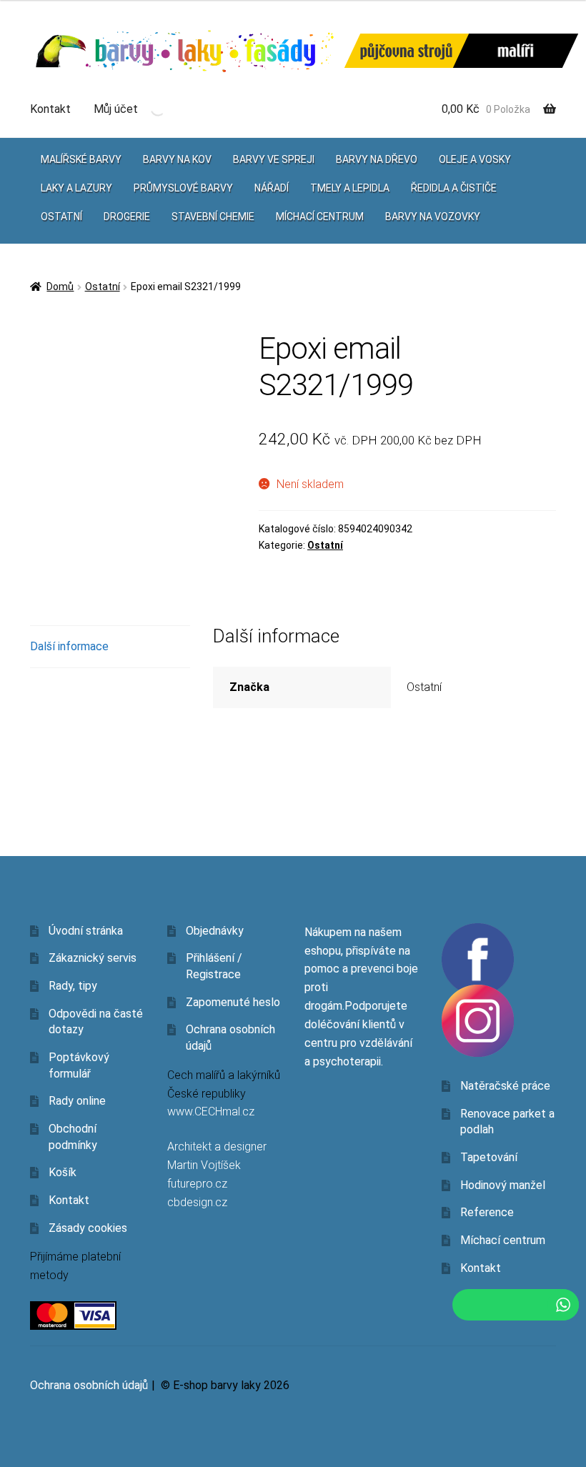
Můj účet (116, 109)
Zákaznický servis (92, 958)
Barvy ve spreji (273, 159)
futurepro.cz (197, 1183)
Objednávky (215, 931)
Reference (487, 1212)
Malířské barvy (81, 159)
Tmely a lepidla (349, 188)
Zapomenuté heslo (233, 1002)
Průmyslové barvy (183, 188)
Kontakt (50, 109)
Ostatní (61, 216)
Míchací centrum (320, 216)
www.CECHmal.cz (210, 1111)
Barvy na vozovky (432, 216)
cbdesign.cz (197, 1202)
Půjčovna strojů (406, 51)
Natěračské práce (505, 1086)
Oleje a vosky (475, 159)
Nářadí (271, 188)
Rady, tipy (73, 986)
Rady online (77, 1101)
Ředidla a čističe (454, 188)
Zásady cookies (88, 1228)
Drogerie (127, 216)
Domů (60, 286)
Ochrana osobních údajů (89, 1385)
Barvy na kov (177, 159)
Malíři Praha (516, 50)
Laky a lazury (76, 188)
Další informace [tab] (69, 646)
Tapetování (488, 1157)
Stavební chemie (213, 216)
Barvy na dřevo (376, 159)
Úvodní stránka (86, 931)
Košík (62, 1172)
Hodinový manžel (502, 1185)
